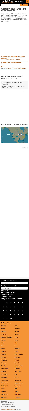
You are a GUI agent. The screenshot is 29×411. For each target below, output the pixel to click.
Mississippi (4, 360)
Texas (2, 388)
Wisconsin (4, 397)
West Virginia (18, 394)
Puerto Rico (18, 380)
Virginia (16, 391)
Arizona (3, 328)
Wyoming (17, 397)
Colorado (17, 331)
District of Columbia (6, 337)
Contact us (4, 401)
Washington (4, 394)
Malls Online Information (8, 409)
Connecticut (4, 334)
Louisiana (3, 351)
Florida (16, 337)
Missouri (17, 360)
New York (3, 371)
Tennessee (17, 386)
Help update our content (7, 402)
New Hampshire (19, 365)
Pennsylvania (4, 380)
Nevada (3, 365)
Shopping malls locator (7, 294)
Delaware (17, 334)
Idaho (2, 343)
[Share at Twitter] (14, 73)
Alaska (16, 325)
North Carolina (18, 371)
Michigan (3, 357)
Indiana (3, 345)
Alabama (3, 325)
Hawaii (16, 340)
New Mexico (18, 368)
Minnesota (17, 357)
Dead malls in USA (6, 296)
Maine (16, 351)
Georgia (3, 340)
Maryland (3, 354)
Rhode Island (4, 383)
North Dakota (4, 374)
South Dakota (4, 386)
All (11, 318)
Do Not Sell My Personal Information (9, 406)
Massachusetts (19, 354)
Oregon (16, 377)
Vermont (3, 391)
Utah (16, 388)
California (3, 331)
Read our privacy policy (7, 404)
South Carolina (18, 383)
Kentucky (17, 348)
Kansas (3, 348)
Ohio (16, 374)
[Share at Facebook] (12, 73)
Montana (3, 363)
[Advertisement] (14, 39)
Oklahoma (4, 377)
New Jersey (4, 368)
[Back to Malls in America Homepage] (13, 2)
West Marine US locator (13, 59)
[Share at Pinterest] (17, 73)
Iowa (16, 345)
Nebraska (17, 363)
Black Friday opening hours (8, 292)
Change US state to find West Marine (17, 68)
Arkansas (17, 328)
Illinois (16, 343)
